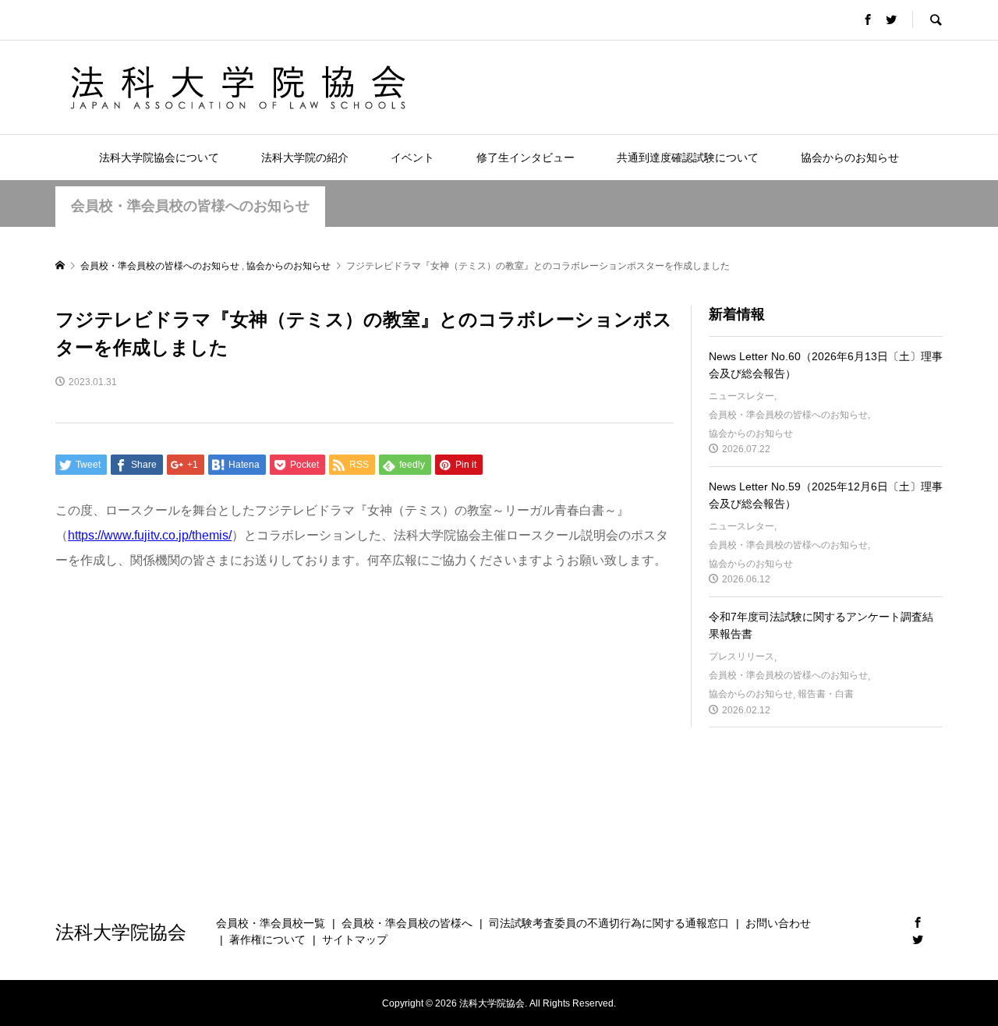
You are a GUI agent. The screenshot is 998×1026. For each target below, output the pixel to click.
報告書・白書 (826, 693)
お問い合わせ (778, 923)
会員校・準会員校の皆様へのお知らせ (190, 206)
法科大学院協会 (120, 931)
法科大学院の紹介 (305, 157)
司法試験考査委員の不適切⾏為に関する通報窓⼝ (609, 923)
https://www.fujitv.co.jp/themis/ (150, 535)
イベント (412, 157)
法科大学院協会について (159, 157)
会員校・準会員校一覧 (270, 923)
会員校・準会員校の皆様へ (407, 923)
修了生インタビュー (525, 157)
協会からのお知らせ (850, 157)
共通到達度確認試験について (688, 157)
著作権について (267, 939)
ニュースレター (741, 396)
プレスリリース (741, 656)
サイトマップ (355, 939)
